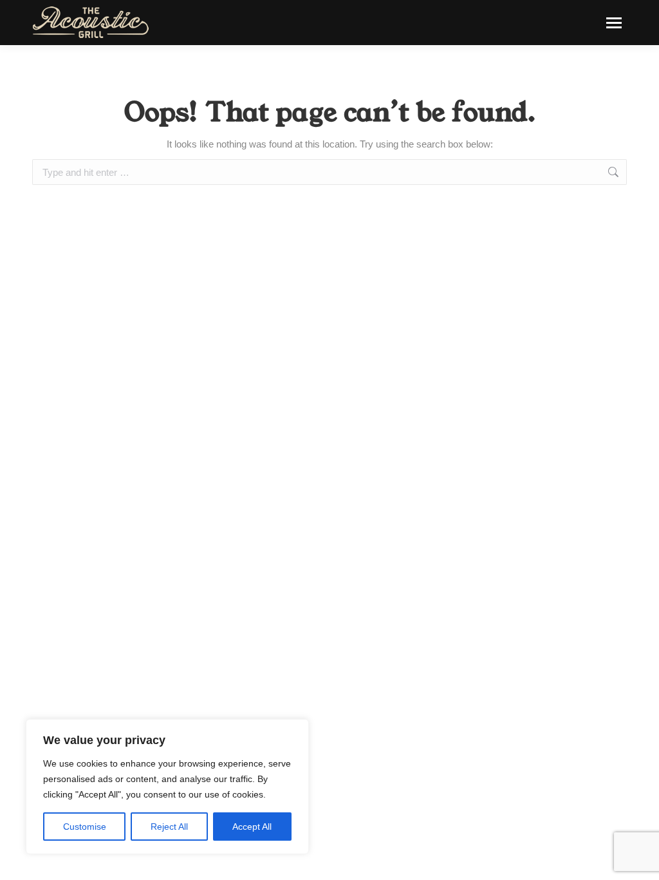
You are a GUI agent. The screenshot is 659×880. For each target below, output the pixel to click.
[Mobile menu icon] (614, 22)
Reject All (169, 826)
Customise (84, 826)
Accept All (252, 826)
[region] (167, 786)
